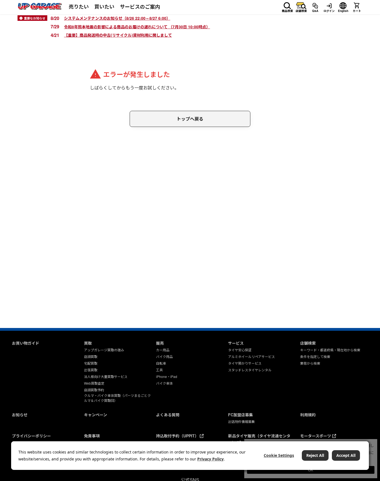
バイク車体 (164, 383)
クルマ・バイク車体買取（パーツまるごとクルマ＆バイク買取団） (117, 398)
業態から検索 (310, 363)
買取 (88, 343)
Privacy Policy (210, 459)
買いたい (104, 6)
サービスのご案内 (140, 6)
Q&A (315, 10)
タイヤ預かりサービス (244, 363)
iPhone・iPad (166, 376)
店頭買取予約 (94, 389)
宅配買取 (90, 363)
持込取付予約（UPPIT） (178, 436)
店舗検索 (301, 10)
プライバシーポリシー (31, 436)
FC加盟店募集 (240, 414)
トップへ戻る (190, 119)
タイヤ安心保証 (239, 349)
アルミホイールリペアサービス (251, 356)
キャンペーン (95, 414)
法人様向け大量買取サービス (105, 376)
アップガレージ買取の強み (104, 349)
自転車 (161, 363)
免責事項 (92, 436)
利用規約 (308, 414)
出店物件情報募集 (241, 421)
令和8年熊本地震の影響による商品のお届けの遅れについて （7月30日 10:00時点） (137, 26)
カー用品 (162, 349)
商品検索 (287, 10)
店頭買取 (90, 356)
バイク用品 (164, 356)
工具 (159, 369)
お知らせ (20, 414)
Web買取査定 (94, 383)
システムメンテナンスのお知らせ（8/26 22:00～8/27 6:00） (117, 18)
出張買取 (90, 369)
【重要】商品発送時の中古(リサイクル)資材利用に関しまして (118, 35)
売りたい (79, 6)
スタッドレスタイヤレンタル (250, 369)
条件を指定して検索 (315, 356)
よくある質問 (167, 414)
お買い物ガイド (25, 343)
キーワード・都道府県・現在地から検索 (330, 349)
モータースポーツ (316, 436)
